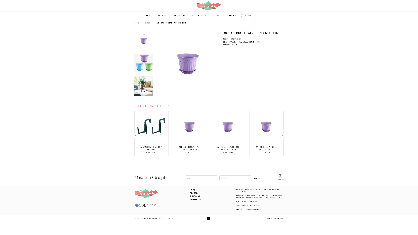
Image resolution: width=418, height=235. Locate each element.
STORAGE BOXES (198, 15)
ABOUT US (194, 193)
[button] (144, 92)
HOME (136, 23)
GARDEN (231, 15)
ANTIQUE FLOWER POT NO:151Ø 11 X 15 (171, 23)
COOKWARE (161, 15)
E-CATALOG (195, 196)
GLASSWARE (179, 15)
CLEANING (216, 15)
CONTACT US (195, 199)
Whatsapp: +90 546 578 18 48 (248, 205)
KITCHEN (146, 15)
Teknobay (280, 218)
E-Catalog (280, 180)
